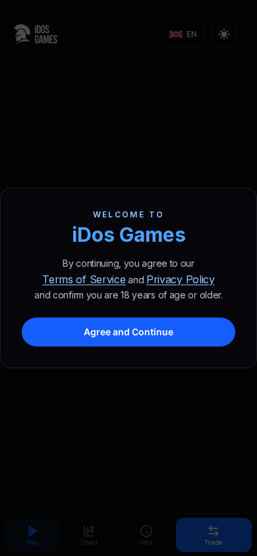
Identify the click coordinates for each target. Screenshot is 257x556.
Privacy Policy (180, 279)
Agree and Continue (128, 331)
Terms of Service (83, 279)
